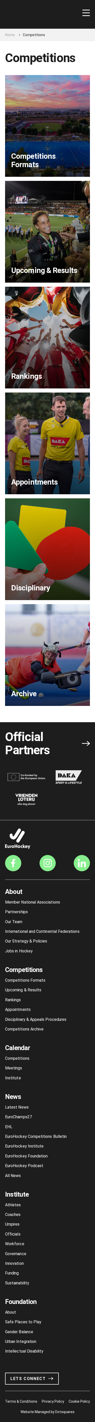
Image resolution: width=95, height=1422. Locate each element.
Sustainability (17, 1283)
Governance (15, 1253)
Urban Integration (20, 1341)
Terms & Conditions (21, 1401)
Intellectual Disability (24, 1351)
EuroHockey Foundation (26, 1156)
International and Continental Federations (42, 931)
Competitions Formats (25, 980)
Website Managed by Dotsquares (48, 1412)
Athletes (13, 1204)
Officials (13, 1234)
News (13, 1096)
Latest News (17, 1107)
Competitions (24, 970)
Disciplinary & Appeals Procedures (35, 1019)
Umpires (12, 1224)
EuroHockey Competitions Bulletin (36, 1136)
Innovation (14, 1263)
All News (13, 1175)
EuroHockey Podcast (24, 1165)
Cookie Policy (79, 1401)
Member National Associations (32, 902)
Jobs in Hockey (19, 951)
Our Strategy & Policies (26, 941)
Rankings (13, 999)
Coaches (13, 1214)
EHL (8, 1126)
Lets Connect (28, 1378)
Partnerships (16, 911)
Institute (13, 1078)
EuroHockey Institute (24, 1146)
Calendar (17, 1048)
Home (10, 35)
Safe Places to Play (23, 1321)
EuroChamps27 (18, 1116)
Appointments (18, 1009)
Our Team (14, 921)
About (13, 891)
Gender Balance (19, 1331)
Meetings (13, 1068)
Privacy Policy (53, 1401)
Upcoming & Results (23, 990)
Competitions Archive (24, 1029)
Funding (12, 1273)
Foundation (20, 1301)
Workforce (14, 1243)
